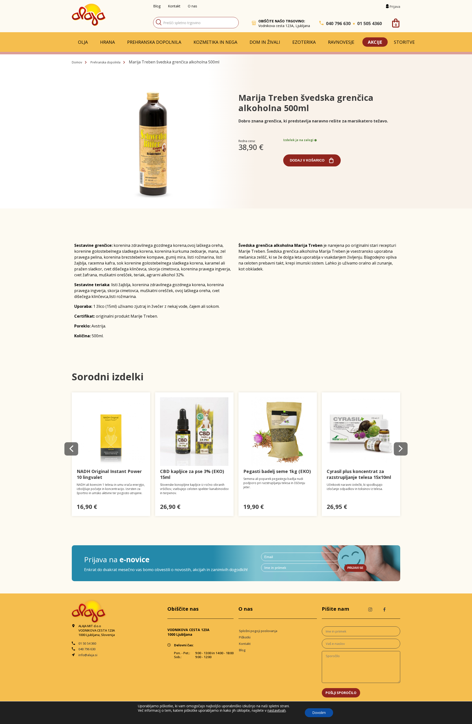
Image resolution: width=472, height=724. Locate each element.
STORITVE (404, 42)
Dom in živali (265, 42)
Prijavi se (355, 568)
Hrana (107, 42)
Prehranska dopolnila (154, 42)
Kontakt (174, 6)
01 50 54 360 (87, 643)
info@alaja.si (87, 655)
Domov (77, 62)
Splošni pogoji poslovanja (258, 631)
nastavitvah (276, 710)
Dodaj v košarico (307, 160)
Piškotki (245, 637)
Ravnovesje (341, 42)
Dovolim (319, 712)
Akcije (375, 42)
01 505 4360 (369, 23)
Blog (157, 6)
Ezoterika (304, 42)
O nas (192, 6)
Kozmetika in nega (215, 42)
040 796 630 (338, 23)
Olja (83, 42)
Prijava (394, 6)
